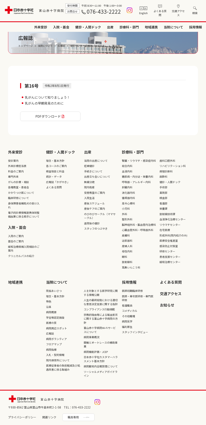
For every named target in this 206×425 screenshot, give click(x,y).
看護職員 (127, 305)
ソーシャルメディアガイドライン (100, 374)
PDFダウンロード (48, 116)
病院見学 (127, 321)
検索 (195, 13)
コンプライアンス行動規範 (99, 309)
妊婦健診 (89, 166)
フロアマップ (54, 344)
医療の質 (51, 323)
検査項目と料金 (55, 171)
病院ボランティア (56, 339)
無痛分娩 (89, 182)
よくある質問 (160, 13)
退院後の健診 (92, 223)
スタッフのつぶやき (96, 228)
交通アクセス (178, 13)
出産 (110, 27)
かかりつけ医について (21, 193)
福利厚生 (127, 327)
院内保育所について (58, 360)
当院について (173, 27)
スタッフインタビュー (135, 332)
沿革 (48, 307)
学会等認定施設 (55, 317)
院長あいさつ (54, 291)
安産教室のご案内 (94, 193)
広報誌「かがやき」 (58, 182)
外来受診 (40, 27)
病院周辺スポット (56, 328)
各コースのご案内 (56, 166)
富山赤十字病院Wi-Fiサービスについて (100, 330)
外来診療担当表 (17, 166)
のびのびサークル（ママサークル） (99, 216)
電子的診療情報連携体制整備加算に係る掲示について (23, 215)
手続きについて (93, 171)
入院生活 (89, 198)
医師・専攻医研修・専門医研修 (137, 298)
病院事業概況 (91, 337)
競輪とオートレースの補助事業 (100, 344)
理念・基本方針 (55, 161)
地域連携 (151, 27)
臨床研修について (18, 198)
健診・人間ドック (88, 27)
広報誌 (50, 333)
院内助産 (89, 187)
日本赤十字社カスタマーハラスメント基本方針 (101, 359)
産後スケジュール (94, 203)
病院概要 (51, 312)
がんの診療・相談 (18, 182)
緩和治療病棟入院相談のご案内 (23, 249)
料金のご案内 (16, 171)
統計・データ (54, 176)
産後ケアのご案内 (94, 208)
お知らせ (167, 305)
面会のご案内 (16, 241)
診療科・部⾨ (133, 151)
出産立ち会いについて (97, 176)
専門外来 (13, 176)
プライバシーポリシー (22, 417)
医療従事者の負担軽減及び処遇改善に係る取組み (63, 367)
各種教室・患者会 (18, 187)
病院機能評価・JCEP (96, 352)
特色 (48, 301)
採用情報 (195, 27)
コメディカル (129, 311)
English (143, 13)
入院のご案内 (16, 236)
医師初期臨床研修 (132, 291)
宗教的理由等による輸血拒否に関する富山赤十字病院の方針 (101, 318)
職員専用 (73, 417)
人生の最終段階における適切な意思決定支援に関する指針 (101, 302)
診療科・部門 (129, 27)
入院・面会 (61, 27)
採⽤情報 (129, 282)
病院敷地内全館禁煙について (101, 366)
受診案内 (13, 161)
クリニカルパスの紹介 (21, 256)
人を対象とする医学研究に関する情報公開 (101, 293)
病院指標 (51, 349)
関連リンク (49, 417)
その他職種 (128, 316)
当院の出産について (96, 161)
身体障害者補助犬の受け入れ (23, 205)
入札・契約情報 (55, 355)
